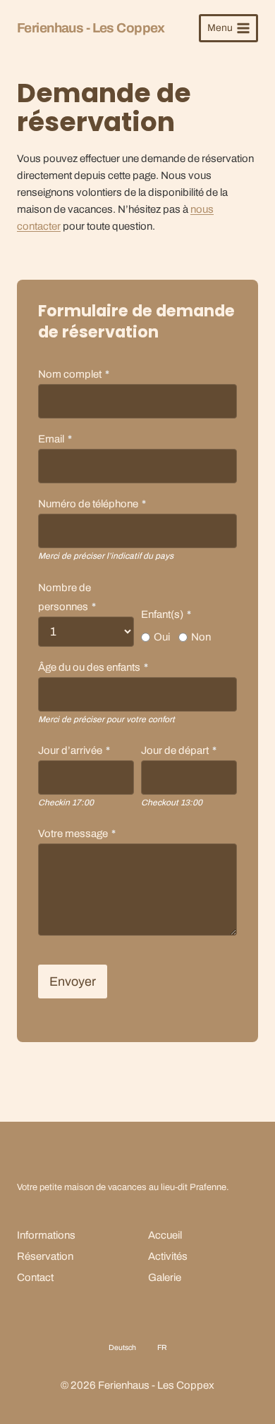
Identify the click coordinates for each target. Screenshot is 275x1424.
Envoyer (72, 981)
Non (201, 637)
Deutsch (122, 1347)
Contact (35, 1277)
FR (162, 1347)
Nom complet (73, 374)
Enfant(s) (166, 614)
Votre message (77, 833)
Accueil (165, 1235)
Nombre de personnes (67, 597)
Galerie (164, 1277)
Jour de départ (178, 750)
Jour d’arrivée (74, 750)
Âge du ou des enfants (93, 667)
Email (55, 439)
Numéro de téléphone (92, 503)
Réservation (45, 1256)
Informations (46, 1235)
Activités (168, 1256)
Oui (162, 637)
